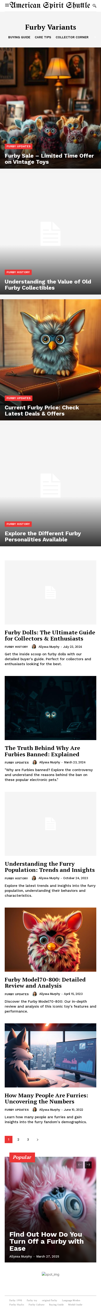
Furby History (18, 272)
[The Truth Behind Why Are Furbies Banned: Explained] (50, 708)
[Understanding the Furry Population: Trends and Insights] (50, 824)
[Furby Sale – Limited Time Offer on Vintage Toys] (50, 108)
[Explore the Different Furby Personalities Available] (50, 485)
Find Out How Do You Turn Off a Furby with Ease (46, 1241)
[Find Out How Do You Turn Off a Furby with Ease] (50, 1209)
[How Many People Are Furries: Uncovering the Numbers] (50, 1055)
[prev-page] (79, 1164)
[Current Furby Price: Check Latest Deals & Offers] (50, 359)
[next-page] (37, 1139)
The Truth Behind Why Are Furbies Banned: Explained (42, 751)
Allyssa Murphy (49, 646)
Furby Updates (19, 146)
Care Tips (43, 37)
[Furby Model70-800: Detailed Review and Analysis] (50, 940)
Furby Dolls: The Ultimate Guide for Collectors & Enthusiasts (50, 635)
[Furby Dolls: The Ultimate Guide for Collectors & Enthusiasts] (50, 592)
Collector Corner (72, 37)
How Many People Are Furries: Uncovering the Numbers (46, 1098)
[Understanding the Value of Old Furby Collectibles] (50, 234)
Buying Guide (19, 37)
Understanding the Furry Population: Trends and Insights (50, 866)
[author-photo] (34, 646)
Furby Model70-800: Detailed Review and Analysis (45, 982)
